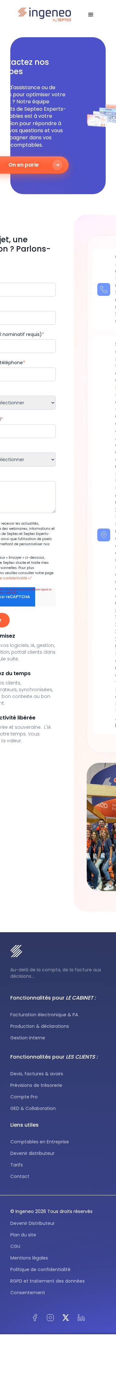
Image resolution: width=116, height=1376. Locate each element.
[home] (44, 15)
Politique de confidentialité (40, 1269)
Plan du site (23, 1235)
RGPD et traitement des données (47, 1281)
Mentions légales (29, 1258)
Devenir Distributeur (32, 1223)
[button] (91, 14)
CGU (15, 1246)
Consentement (27, 1292)
